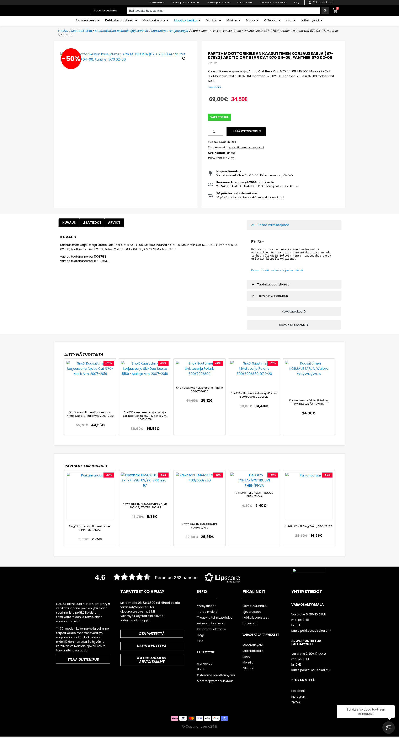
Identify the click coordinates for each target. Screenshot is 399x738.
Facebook (298, 691)
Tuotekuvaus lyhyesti (273, 284)
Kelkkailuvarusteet (256, 617)
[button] (88, 20)
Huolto (201, 669)
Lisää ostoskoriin (246, 131)
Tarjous (230, 153)
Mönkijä (248, 662)
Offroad (248, 668)
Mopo (247, 657)
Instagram (298, 697)
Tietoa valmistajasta (273, 225)
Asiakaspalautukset (218, 2)
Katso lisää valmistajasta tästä (277, 270)
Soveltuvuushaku (255, 606)
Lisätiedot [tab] (92, 222)
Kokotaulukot (244, 2)
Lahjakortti (250, 623)
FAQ (296, 2)
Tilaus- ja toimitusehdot (185, 2)
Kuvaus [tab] (69, 222)
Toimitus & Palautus (272, 296)
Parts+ (230, 158)
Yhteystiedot (156, 2)
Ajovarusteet (252, 612)
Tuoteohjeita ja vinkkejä (273, 2)
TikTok (295, 702)
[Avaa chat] (388, 727)
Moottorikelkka (81, 31)
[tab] (114, 222)
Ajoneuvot (204, 663)
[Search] (325, 10)
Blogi (200, 635)
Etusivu (63, 31)
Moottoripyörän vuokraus (215, 681)
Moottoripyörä (253, 645)
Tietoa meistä (207, 612)
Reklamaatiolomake (211, 629)
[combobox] (223, 10)
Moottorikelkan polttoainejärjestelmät (121, 31)
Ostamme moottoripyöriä (216, 675)
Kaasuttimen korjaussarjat (169, 31)
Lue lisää (214, 87)
